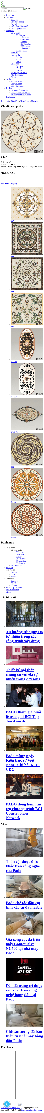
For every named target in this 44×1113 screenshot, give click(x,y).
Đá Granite (25, 39)
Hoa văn (19, 57)
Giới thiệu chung (17, 22)
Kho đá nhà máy (17, 75)
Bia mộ (13, 77)
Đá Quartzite (25, 48)
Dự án (8, 79)
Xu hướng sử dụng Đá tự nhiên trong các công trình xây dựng (24, 636)
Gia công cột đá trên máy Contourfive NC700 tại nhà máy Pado (23, 946)
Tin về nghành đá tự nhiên (21, 95)
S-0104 (13, 502)
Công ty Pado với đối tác (20, 93)
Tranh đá (14, 53)
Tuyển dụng (10, 97)
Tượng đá (19, 66)
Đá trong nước (21, 50)
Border (18, 59)
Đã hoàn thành (16, 81)
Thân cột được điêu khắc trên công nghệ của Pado (23, 866)
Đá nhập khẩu (21, 35)
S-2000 (13, 537)
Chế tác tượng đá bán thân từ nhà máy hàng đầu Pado (24, 1036)
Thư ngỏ (14, 20)
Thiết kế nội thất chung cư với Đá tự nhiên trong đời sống (23, 674)
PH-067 (14, 397)
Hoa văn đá (15, 55)
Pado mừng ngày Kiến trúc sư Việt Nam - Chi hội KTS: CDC (23, 763)
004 (12, 326)
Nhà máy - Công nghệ (19, 26)
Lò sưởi (19, 70)
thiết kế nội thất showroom (31, 1110)
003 (12, 467)
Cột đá (18, 68)
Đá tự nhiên (15, 33)
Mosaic (18, 62)
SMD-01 (14, 432)
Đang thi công (16, 84)
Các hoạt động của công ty (21, 90)
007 (12, 221)
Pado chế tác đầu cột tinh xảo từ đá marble (24, 905)
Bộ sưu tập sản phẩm (19, 73)
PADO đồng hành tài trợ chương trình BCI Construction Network (24, 811)
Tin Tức (9, 88)
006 (12, 256)
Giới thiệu (10, 17)
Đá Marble (25, 37)
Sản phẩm (10, 31)
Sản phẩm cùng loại (9, 183)
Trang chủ (10, 15)
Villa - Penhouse (17, 86)
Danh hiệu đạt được (18, 28)
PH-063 (14, 362)
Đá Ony (24, 42)
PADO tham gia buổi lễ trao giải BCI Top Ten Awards (23, 716)
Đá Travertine (26, 44)
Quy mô (14, 24)
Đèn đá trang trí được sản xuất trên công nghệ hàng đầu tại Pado (24, 992)
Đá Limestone (26, 46)
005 (12, 291)
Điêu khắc (15, 64)
